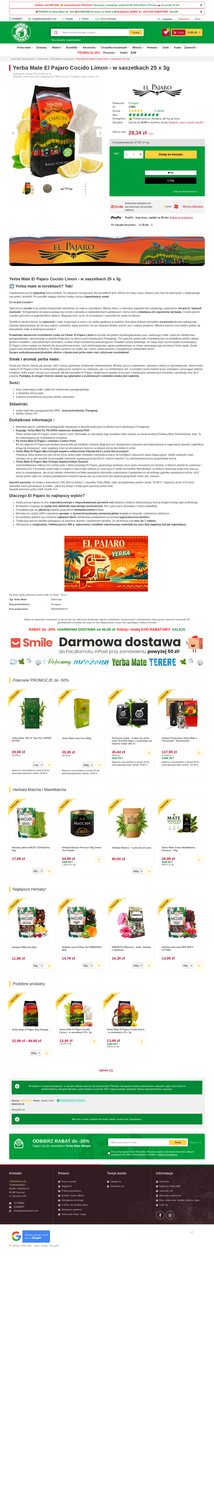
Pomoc (85, 19)
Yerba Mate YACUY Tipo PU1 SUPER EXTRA (31, 739)
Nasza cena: (119, 131)
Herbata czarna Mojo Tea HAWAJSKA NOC (81, 948)
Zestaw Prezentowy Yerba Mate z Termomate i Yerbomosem (179, 739)
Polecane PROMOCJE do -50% (41, 680)
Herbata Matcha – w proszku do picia (131, 847)
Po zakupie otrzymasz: (123, 225)
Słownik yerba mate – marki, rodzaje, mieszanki (36, 1245)
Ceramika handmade (114, 47)
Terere (63, 594)
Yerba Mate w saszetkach (61, 59)
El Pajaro (133, 103)
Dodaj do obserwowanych (185, 191)
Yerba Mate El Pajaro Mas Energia (30, 1029)
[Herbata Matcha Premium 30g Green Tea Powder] (82, 823)
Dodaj (178, 1142)
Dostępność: (119, 118)
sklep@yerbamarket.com (44, 19)
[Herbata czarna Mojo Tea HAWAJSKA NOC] (82, 923)
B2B (133, 52)
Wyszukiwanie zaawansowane (66, 40)
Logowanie (167, 19)
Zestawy (41, 47)
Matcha (137, 47)
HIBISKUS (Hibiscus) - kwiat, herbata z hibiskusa (131, 948)
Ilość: (117, 153)
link (55, 489)
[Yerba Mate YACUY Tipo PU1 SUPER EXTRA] (32, 714)
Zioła (165, 47)
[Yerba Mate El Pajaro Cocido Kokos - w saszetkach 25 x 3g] (126, 1011)
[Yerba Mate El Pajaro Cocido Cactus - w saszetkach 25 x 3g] (78, 1011)
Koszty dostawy (108, 19)
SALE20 (173, 11)
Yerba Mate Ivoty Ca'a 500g (76, 738)
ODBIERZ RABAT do (62, 1143)
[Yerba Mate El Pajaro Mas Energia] (31, 1011)
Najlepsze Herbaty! (29, 889)
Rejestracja (184, 19)
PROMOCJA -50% (89, 52)
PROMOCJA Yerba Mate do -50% (56, 11)
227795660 (19, 1203)
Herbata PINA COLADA (24, 947)
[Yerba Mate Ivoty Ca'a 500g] (82, 714)
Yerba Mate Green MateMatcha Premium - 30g (178, 849)
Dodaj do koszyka (171, 154)
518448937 (17, 19)
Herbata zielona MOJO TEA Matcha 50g (31, 849)
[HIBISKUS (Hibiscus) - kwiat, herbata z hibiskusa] (132, 923)
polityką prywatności (168, 1155)
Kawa (177, 47)
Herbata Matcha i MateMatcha (39, 789)
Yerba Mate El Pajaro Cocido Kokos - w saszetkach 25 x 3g (125, 1031)
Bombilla (71, 47)
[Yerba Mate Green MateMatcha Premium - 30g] (182, 823)
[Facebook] (160, 1215)
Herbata (152, 47)
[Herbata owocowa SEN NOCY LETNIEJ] (182, 923)
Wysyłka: (118, 122)
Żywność (189, 47)
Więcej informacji (193, 206)
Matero (56, 47)
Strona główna (28, 59)
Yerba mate (24, 47)
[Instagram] (170, 1215)
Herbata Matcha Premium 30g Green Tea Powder (81, 849)
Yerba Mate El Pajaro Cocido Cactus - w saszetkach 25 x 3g (75, 1031)
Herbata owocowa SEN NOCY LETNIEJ (177, 948)
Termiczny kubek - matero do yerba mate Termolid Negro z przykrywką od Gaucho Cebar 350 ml (132, 741)
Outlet (123, 52)
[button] (200, 19)
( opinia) (159, 110)
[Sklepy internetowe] (192, 1231)
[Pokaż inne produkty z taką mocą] (167, 115)
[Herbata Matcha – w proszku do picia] (132, 823)
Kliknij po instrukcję (181, 217)
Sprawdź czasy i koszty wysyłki (185, 122)
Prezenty (109, 52)
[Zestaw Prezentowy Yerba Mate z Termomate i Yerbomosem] (182, 714)
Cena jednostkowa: (123, 142)
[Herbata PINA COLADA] (32, 923)
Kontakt (69, 19)
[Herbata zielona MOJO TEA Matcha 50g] (32, 823)
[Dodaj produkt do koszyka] (49, 764)
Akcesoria (89, 47)
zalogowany (135, 1119)
